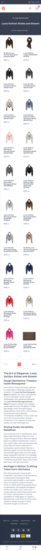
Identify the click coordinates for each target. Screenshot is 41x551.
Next (33, 364)
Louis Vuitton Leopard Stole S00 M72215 (30, 55)
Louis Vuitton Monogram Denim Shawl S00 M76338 (29, 217)
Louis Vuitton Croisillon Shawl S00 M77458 (10, 116)
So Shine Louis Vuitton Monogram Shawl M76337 (30, 249)
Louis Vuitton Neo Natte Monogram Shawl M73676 (10, 346)
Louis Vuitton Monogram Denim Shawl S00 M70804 (10, 217)
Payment (15, 521)
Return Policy (25, 521)
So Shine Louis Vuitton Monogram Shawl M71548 (11, 55)
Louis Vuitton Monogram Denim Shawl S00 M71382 (11, 249)
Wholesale (14, 524)
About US (6, 521)
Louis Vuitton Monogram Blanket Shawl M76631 (28, 281)
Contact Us (24, 524)
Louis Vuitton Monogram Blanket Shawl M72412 (9, 281)
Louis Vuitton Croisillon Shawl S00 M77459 (29, 86)
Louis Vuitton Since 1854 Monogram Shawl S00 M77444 (29, 150)
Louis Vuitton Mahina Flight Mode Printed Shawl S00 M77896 (28, 184)
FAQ (34, 521)
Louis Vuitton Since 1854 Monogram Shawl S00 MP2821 (10, 183)
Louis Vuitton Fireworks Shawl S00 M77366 (10, 86)
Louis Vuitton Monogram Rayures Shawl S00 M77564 (9, 150)
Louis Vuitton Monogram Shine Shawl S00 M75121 (30, 313)
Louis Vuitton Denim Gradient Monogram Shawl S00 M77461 (29, 117)
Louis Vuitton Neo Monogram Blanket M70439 (30, 346)
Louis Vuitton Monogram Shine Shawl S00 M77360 (10, 314)
